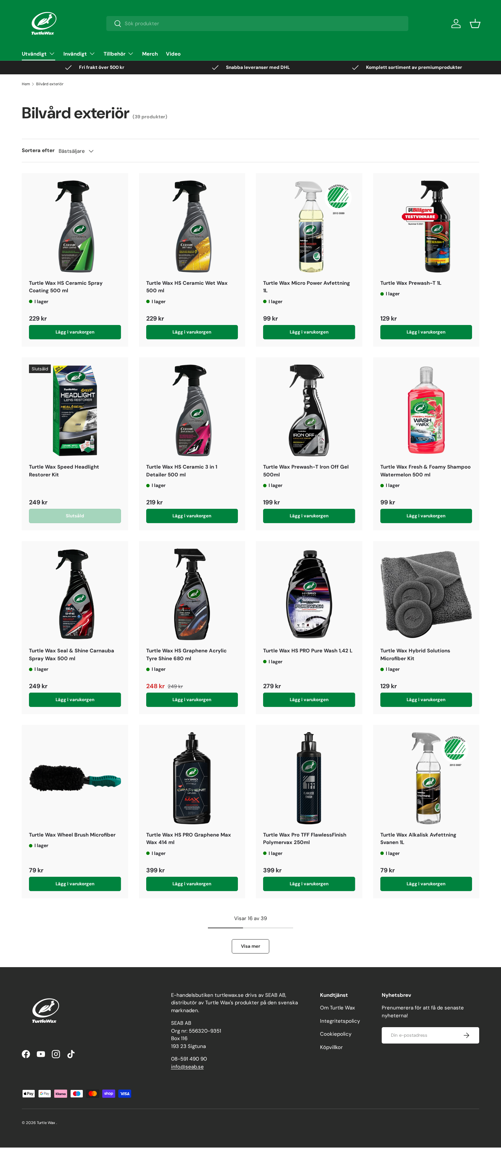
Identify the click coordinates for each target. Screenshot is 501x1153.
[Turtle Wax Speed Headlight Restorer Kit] (75, 411)
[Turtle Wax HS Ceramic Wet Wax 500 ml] (192, 226)
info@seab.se (187, 1066)
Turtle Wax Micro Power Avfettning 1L (306, 287)
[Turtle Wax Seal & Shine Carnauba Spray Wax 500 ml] (75, 594)
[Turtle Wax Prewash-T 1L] (426, 226)
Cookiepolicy (335, 1034)
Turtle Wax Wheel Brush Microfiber (72, 834)
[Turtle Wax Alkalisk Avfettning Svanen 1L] (426, 778)
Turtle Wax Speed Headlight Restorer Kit (64, 470)
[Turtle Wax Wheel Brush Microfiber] (75, 778)
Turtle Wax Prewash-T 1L (410, 283)
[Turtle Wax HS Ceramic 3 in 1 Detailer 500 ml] (192, 411)
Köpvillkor (331, 1047)
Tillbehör (114, 53)
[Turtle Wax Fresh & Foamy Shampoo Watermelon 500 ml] (426, 411)
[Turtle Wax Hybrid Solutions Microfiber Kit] (426, 594)
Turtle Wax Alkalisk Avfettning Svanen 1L (418, 838)
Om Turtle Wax (337, 1007)
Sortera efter (38, 150)
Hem (26, 84)
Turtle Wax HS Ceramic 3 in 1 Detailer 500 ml (181, 470)
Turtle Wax (46, 1122)
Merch (150, 53)
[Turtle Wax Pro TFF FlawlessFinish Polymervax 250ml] (309, 778)
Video (173, 53)
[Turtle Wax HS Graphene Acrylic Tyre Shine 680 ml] (192, 594)
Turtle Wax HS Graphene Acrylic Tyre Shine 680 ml (186, 654)
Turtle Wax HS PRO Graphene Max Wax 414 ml (188, 838)
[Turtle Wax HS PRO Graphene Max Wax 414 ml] (192, 778)
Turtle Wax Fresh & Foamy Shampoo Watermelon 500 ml (425, 470)
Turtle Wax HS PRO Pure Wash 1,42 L (307, 650)
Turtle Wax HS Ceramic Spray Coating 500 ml (66, 287)
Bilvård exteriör (49, 84)
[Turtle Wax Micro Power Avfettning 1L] (309, 226)
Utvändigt (34, 53)
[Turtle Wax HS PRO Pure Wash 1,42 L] (309, 594)
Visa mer (250, 946)
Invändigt (75, 53)
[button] (475, 23)
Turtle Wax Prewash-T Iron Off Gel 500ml (306, 470)
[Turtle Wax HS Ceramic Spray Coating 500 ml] (75, 226)
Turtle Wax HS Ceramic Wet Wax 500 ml (187, 287)
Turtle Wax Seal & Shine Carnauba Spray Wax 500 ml (71, 654)
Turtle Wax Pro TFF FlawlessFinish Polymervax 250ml (304, 838)
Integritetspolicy (340, 1021)
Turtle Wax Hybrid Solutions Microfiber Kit (415, 654)
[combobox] (257, 23)
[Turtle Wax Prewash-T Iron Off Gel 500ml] (309, 411)
